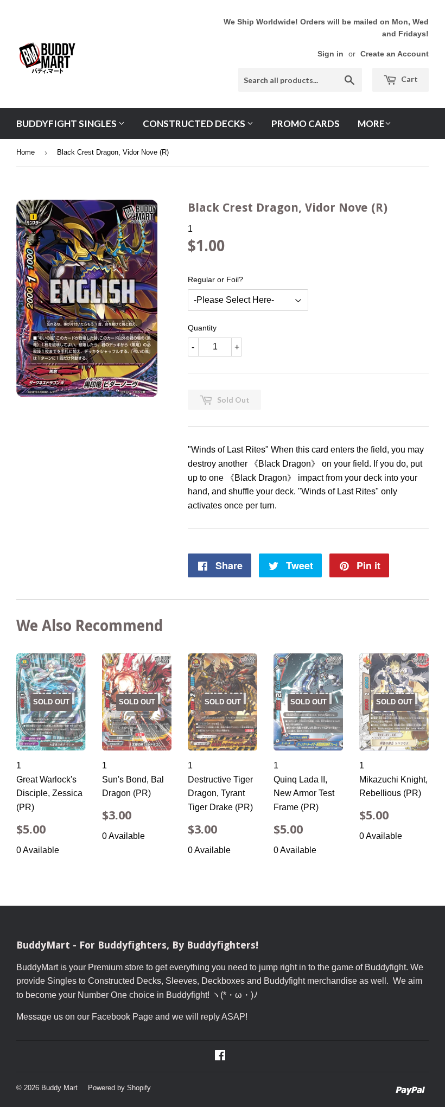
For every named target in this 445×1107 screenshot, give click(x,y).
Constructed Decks (195, 123)
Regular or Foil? (215, 279)
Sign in (330, 54)
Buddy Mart (59, 1088)
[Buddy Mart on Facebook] (220, 1056)
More (371, 123)
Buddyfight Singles (67, 123)
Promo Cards (305, 123)
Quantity (202, 327)
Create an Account (394, 54)
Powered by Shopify (119, 1088)
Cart (408, 79)
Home (25, 152)
